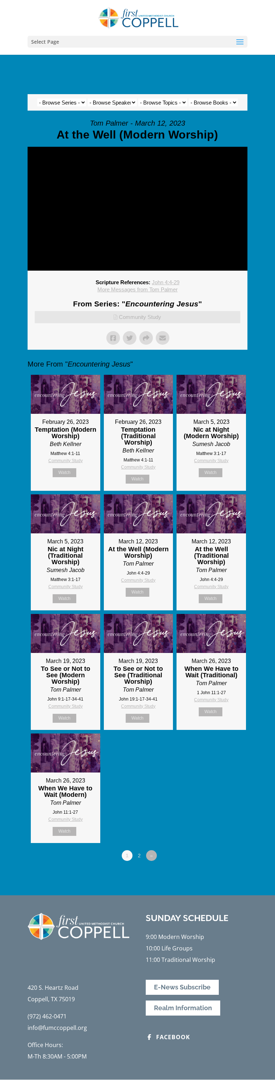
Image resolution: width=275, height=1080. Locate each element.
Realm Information (183, 1008)
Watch (64, 472)
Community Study (140, 317)
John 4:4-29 (165, 282)
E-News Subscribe (182, 987)
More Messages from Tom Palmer (137, 289)
